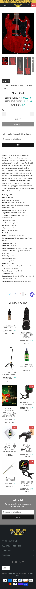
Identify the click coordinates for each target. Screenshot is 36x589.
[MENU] (1, 5)
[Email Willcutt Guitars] (23, 562)
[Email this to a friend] (25, 294)
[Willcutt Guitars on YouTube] (16, 562)
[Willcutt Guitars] (18, 5)
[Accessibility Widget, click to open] (32, 294)
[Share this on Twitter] (10, 294)
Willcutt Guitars (10, 573)
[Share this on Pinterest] (20, 294)
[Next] (32, 33)
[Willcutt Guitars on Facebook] (12, 562)
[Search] (28, 5)
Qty (3, 110)
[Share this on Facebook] (15, 294)
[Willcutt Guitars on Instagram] (19, 562)
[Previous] (3, 33)
